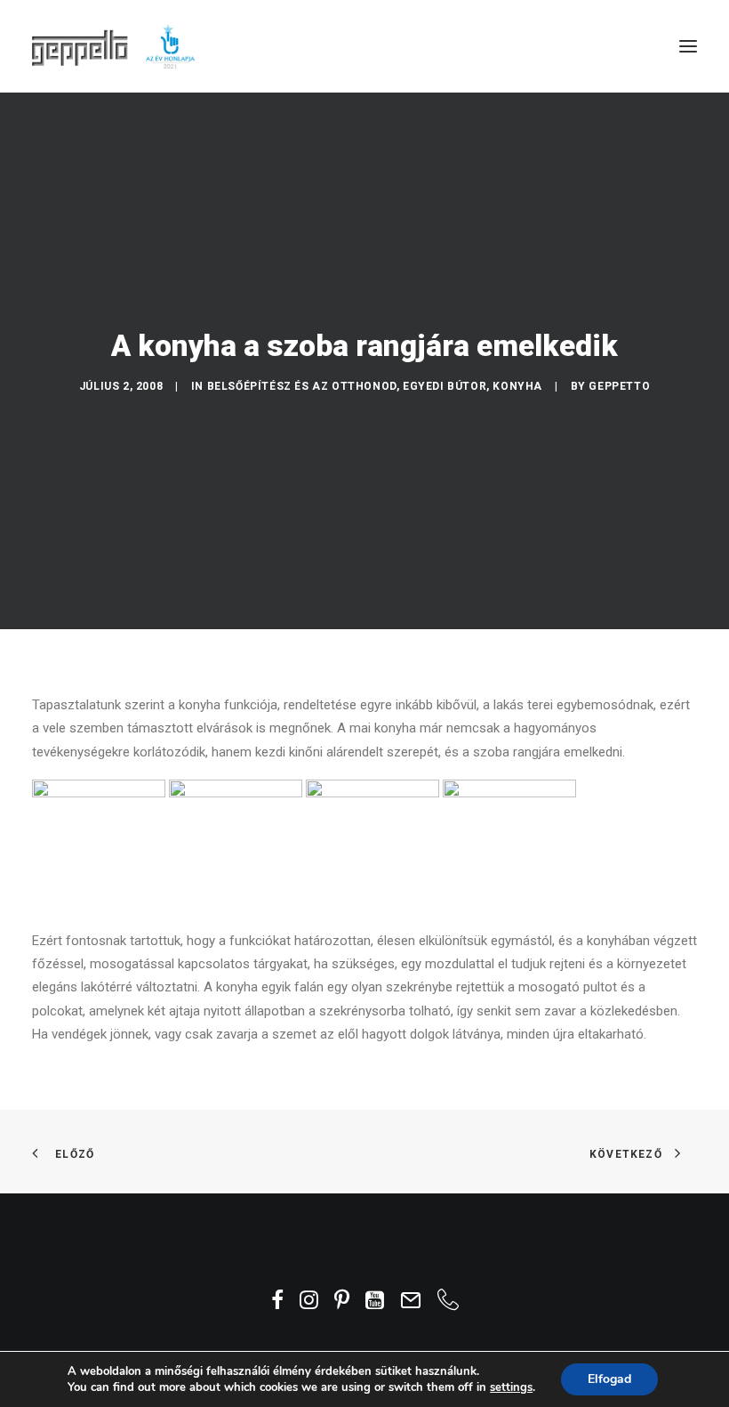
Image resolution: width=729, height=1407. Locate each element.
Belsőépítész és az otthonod (302, 386)
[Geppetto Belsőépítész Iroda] (114, 46)
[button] (688, 46)
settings (511, 1387)
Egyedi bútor (444, 386)
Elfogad (609, 1379)
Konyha (517, 386)
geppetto (619, 386)
